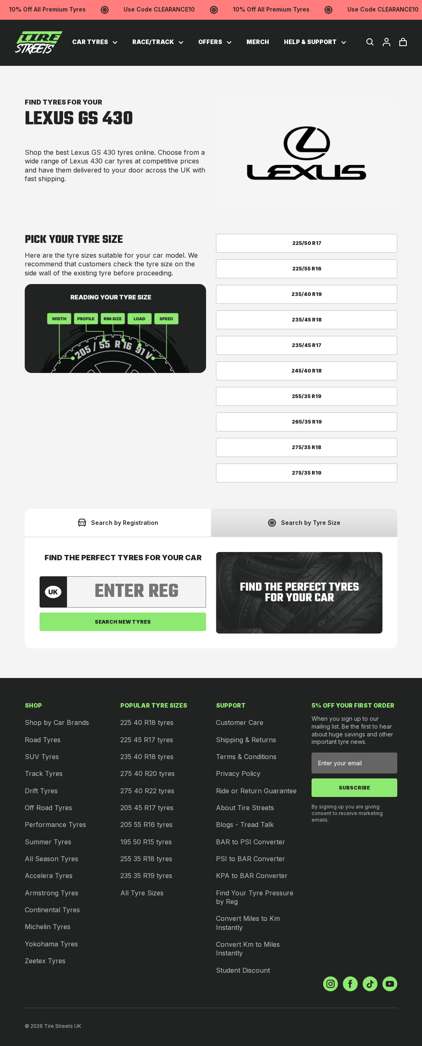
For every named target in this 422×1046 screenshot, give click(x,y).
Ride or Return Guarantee (256, 791)
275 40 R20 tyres (147, 773)
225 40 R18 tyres (146, 722)
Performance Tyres (55, 824)
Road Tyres (43, 740)
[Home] (39, 42)
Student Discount (243, 970)
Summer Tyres (48, 842)
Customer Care (239, 722)
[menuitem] (94, 42)
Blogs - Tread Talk (245, 824)
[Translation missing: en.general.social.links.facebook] (350, 983)
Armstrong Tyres (51, 893)
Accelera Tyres (49, 875)
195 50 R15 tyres (146, 842)
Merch (257, 41)
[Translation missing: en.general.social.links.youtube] (389, 983)
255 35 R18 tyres (146, 859)
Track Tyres (44, 773)
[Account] (386, 42)
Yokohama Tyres (51, 944)
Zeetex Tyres (45, 961)
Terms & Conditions (246, 756)
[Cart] (403, 42)
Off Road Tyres (48, 808)
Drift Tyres (41, 791)
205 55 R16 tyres (146, 824)
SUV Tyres (42, 756)
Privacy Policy (238, 773)
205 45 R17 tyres (146, 808)
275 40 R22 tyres (147, 791)
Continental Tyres (52, 910)
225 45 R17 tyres (146, 740)
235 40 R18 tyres (146, 756)
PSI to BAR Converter (250, 859)
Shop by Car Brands (57, 722)
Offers (210, 41)
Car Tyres (90, 41)
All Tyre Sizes (142, 893)
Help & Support (311, 41)
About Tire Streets (245, 808)
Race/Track (153, 41)
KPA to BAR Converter (252, 875)
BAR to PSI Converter (250, 842)
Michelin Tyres (47, 927)
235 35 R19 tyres (146, 875)
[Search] (370, 42)
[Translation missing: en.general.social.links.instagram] (330, 983)
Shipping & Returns (246, 740)
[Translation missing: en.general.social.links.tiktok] (370, 983)
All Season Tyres (51, 859)
